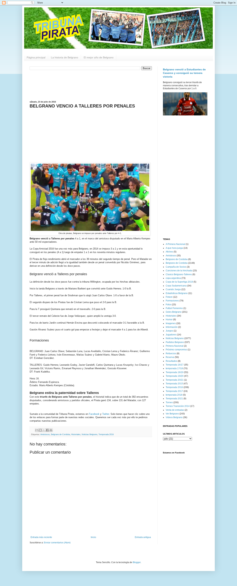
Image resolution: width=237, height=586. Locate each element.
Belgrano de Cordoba (60, 434)
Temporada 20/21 (174, 380)
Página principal (36, 57)
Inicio (93, 537)
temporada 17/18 (174, 368)
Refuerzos (171, 353)
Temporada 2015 (174, 383)
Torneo (169, 402)
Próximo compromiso (176, 349)
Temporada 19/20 (174, 376)
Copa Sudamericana (176, 285)
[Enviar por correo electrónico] (37, 430)
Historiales (76, 434)
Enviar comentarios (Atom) (57, 542)
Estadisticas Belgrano (177, 293)
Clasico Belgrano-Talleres (179, 274)
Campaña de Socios (176, 267)
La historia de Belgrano (64, 57)
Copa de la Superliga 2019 (179, 282)
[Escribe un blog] (40, 430)
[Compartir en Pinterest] (51, 430)
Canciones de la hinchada (179, 270)
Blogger (137, 562)
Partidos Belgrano (175, 342)
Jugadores (171, 334)
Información (172, 327)
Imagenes (171, 323)
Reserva (170, 357)
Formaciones (172, 300)
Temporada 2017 (174, 391)
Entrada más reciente (41, 537)
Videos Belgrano (174, 417)
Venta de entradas (175, 410)
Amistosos (45, 434)
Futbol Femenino (174, 308)
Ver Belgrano (172, 413)
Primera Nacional (174, 346)
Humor (169, 319)
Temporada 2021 (174, 398)
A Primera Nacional (175, 244)
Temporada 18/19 (174, 372)
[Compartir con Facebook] (47, 430)
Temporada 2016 (106, 434)
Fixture (169, 297)
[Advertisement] (90, 85)
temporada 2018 (174, 395)
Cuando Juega (173, 289)
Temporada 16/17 (174, 364)
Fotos (168, 304)
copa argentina (173, 278)
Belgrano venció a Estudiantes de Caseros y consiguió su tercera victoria (184, 73)
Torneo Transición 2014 (178, 406)
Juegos (169, 330)
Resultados (171, 361)
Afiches (169, 251)
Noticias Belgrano (89, 434)
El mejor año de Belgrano (99, 57)
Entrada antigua (143, 537)
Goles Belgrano (173, 312)
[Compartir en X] (44, 430)
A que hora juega (174, 248)
